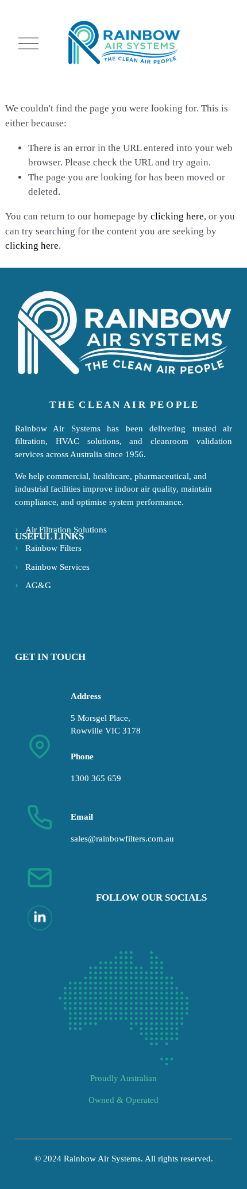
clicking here (177, 216)
